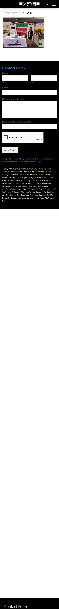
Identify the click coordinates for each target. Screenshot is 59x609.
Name (6, 73)
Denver (47, 175)
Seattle (50, 195)
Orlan (11, 189)
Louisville (23, 183)
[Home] (29, 4)
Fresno (38, 178)
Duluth (18, 178)
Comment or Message (14, 99)
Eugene (25, 178)
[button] (53, 5)
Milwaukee (46, 183)
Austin (4, 172)
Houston (5, 180)
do (15, 189)
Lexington (6, 183)
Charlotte (40, 172)
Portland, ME (50, 189)
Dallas (40, 175)
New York (48, 186)
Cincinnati (14, 175)
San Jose (42, 195)
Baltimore (12, 172)
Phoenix (31, 189)
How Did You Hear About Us (17, 122)
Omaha (5, 189)
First (4, 82)
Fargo (31, 178)
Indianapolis (15, 180)
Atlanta (40, 169)
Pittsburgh (40, 189)
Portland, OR (7, 192)
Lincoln (14, 183)
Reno (32, 192)
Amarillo (24, 169)
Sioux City (6, 198)
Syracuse (31, 198)
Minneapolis (7, 186)
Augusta (47, 169)
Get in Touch (10, 150)
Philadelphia (22, 189)
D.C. (3, 201)
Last (32, 82)
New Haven (27, 186)
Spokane (14, 198)
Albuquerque (14, 169)
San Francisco (32, 195)
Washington (49, 198)
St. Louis (22, 198)
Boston (26, 172)
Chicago (5, 175)
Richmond (25, 192)
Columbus (32, 175)
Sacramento (41, 192)
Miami (38, 183)
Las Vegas (46, 180)
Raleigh (16, 192)
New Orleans (37, 186)
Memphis (31, 183)
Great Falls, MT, (47, 178)
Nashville (17, 186)
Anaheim (32, 169)
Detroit (12, 178)
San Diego (21, 195)
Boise (19, 172)
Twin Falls (39, 198)
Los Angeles (36, 180)
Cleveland (23, 175)
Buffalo (32, 172)
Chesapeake (50, 172)
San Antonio (11, 195)
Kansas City (25, 180)
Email (5, 87)
